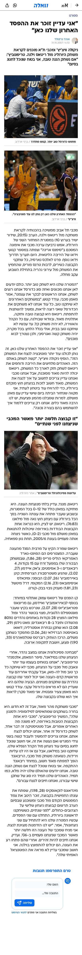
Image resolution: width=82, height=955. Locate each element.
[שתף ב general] (7, 5)
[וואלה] (41, 5)
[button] (65, 5)
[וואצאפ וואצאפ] (15, 5)
